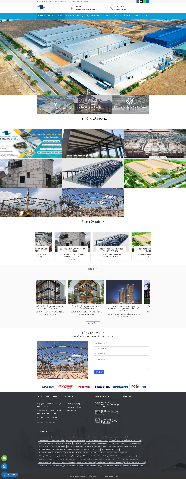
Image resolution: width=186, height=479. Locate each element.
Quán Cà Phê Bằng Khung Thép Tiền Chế (64, 435)
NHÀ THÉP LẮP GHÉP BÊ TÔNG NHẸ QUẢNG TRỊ (52, 422)
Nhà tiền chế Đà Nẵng (118, 432)
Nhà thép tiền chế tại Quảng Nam (66, 432)
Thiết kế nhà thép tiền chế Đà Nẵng (133, 438)
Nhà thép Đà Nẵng (96, 432)
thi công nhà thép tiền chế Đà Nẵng (73, 438)
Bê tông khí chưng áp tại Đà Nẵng (75, 413)
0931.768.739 (41, 391)
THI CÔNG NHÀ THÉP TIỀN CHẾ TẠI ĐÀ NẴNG (109, 435)
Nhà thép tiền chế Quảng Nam (47, 432)
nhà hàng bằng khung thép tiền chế (117, 426)
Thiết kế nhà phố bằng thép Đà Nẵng (112, 438)
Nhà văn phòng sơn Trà (131, 432)
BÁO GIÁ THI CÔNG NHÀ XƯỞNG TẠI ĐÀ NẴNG (78, 410)
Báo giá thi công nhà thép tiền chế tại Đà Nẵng (51, 413)
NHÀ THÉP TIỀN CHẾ (73, 422)
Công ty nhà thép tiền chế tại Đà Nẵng (97, 413)
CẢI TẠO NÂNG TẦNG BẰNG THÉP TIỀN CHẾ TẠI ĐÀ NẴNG (55, 416)
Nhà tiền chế (106, 432)
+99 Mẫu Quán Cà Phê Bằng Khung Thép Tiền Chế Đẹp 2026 (109, 394)
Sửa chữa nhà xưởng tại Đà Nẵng (86, 435)
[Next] (180, 44)
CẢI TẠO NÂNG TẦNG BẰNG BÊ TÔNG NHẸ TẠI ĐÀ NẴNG (125, 413)
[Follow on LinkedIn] (147, 1)
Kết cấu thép (71, 384)
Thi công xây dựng (73, 377)
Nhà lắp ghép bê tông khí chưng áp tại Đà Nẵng (73, 429)
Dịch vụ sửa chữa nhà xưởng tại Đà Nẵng (84, 416)
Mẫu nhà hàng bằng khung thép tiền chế (108, 416)
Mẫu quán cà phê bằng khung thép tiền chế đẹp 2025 (81, 419)
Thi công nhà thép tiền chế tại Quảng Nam (50, 438)
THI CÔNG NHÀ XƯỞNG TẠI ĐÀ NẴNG (134, 435)
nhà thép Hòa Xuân (130, 429)
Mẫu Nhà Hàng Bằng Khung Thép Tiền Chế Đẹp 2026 (110, 378)
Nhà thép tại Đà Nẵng (83, 432)
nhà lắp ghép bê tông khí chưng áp (48, 429)
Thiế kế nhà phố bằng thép (92, 438)
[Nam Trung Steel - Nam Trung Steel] (50, 8)
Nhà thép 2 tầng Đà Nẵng (117, 429)
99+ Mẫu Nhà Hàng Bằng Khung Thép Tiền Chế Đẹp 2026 (110, 386)
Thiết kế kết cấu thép (74, 380)
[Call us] (144, 1)
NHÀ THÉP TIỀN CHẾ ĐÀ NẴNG (110, 422)
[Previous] (6, 44)
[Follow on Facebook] (137, 1)
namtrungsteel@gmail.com (46, 395)
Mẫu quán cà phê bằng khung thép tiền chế (133, 416)
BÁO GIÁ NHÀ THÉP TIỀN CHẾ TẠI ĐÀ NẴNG (51, 410)
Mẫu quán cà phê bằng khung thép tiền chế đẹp (52, 419)
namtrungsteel (102, 419)
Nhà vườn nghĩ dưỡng (45, 435)
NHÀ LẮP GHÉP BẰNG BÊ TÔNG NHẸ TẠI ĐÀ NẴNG (122, 419)
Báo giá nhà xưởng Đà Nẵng (121, 410)
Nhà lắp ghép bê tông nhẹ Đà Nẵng (98, 429)
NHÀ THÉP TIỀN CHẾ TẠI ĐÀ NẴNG (90, 422)
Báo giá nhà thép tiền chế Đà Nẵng (102, 410)
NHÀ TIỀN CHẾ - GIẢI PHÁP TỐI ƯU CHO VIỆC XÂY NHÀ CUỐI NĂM (56, 426)
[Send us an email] (141, 1)
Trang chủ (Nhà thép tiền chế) (51, 16)
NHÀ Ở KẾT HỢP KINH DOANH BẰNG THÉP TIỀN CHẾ (90, 426)
